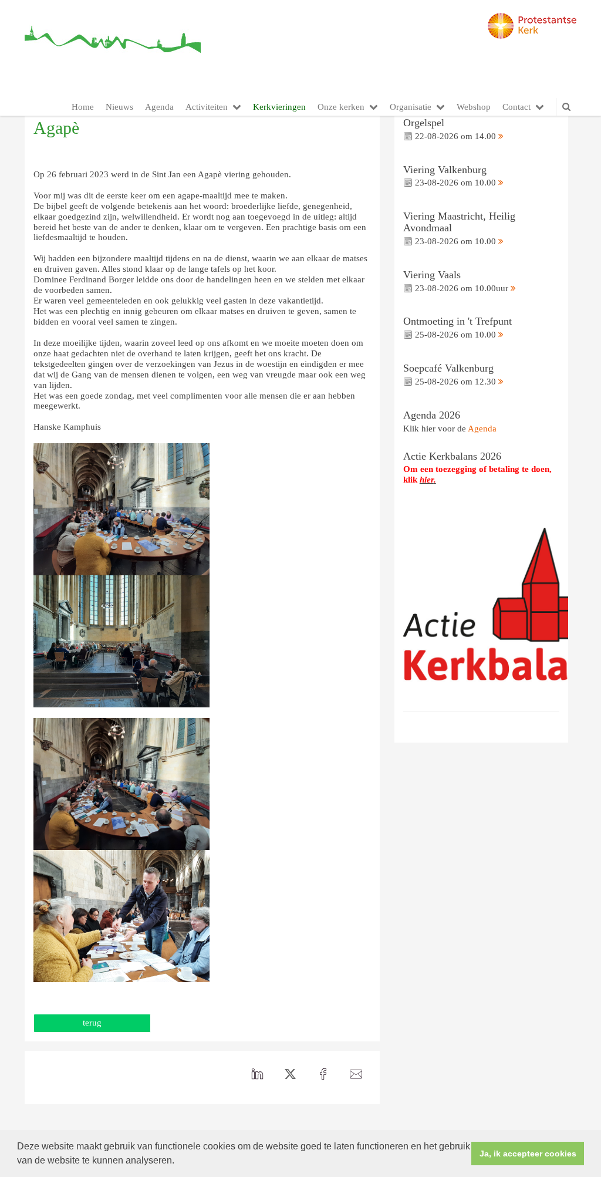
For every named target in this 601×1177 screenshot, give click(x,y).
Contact (516, 107)
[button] (178, 1161)
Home (83, 107)
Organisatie (410, 107)
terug (92, 1022)
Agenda (159, 107)
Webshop (474, 107)
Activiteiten (206, 107)
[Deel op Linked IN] (257, 1074)
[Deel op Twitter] (290, 1074)
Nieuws (119, 107)
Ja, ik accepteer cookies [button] (528, 1153)
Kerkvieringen (279, 107)
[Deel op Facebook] (323, 1074)
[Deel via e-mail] (356, 1074)
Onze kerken (341, 107)
